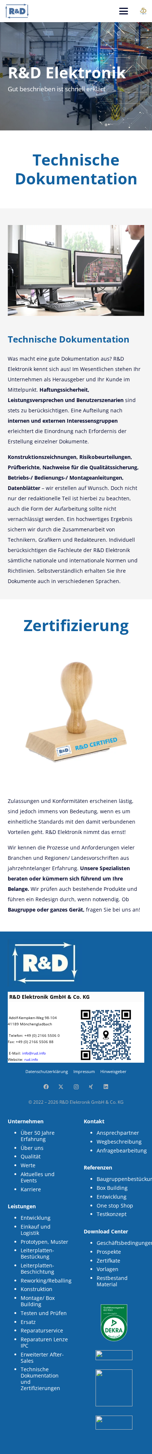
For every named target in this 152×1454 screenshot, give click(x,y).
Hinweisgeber (113, 1071)
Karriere (31, 1189)
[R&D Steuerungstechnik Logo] (17, 11)
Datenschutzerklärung (46, 1071)
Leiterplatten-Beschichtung (37, 1268)
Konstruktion (36, 1289)
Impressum (84, 1071)
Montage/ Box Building (38, 1301)
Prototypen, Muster (44, 1241)
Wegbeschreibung (119, 1141)
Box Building (112, 1187)
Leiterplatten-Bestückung (37, 1253)
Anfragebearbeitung (122, 1150)
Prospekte (109, 1251)
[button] (123, 11)
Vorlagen (107, 1269)
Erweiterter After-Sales (42, 1357)
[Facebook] (45, 1086)
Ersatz (28, 1321)
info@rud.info (34, 1053)
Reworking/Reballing (46, 1280)
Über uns (32, 1147)
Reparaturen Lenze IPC (44, 1342)
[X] (61, 1086)
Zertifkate (108, 1260)
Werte (28, 1165)
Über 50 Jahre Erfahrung (38, 1136)
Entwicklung (36, 1217)
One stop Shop (115, 1205)
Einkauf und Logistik (36, 1229)
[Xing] (90, 1086)
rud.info (31, 1059)
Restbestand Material (112, 1281)
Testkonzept (112, 1214)
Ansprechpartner (118, 1132)
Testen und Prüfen (44, 1313)
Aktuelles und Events (38, 1177)
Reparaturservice (42, 1330)
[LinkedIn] (106, 1086)
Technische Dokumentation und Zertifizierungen (40, 1378)
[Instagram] (76, 1086)
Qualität (31, 1156)
